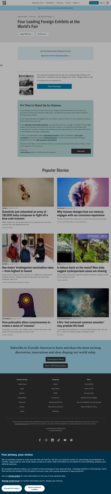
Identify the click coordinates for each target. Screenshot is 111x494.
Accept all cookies (11, 488)
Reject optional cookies (34, 488)
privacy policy (14, 476)
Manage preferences (11, 481)
